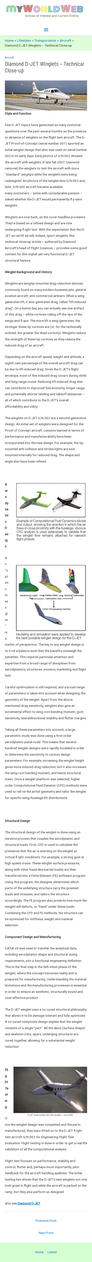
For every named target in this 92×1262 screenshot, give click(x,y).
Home (39, 1252)
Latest (52, 1252)
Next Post (46, 1233)
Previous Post (46, 1221)
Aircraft (9, 57)
